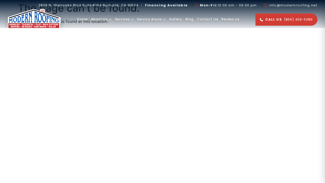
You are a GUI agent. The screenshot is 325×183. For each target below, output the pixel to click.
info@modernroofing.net (293, 5)
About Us (99, 19)
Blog (189, 19)
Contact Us (207, 19)
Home (82, 19)
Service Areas (149, 19)
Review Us (230, 19)
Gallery (175, 19)
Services (122, 19)
